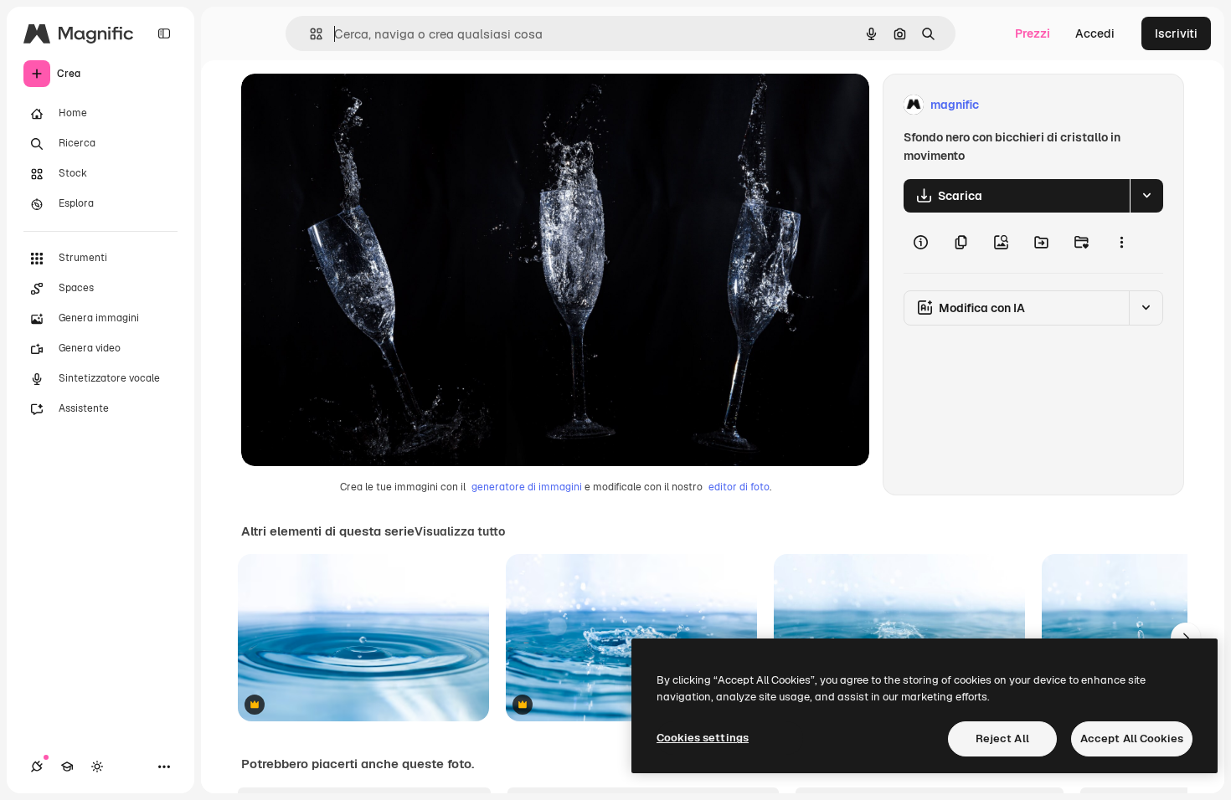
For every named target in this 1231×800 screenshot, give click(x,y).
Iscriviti (1176, 33)
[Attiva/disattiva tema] (97, 766)
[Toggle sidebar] (164, 33)
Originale (352, 105)
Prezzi (1032, 33)
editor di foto (739, 487)
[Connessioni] (36, 766)
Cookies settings (703, 738)
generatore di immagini (526, 487)
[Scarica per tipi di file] (1146, 196)
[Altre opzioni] (1121, 242)
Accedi (1095, 33)
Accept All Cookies (1131, 738)
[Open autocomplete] (309, 34)
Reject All (1002, 738)
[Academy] (67, 766)
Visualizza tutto (460, 531)
